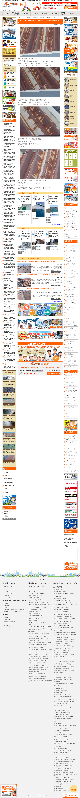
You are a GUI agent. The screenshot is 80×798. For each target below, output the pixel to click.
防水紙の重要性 (7, 272)
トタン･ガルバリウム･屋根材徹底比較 (9, 307)
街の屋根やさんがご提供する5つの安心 (16, 14)
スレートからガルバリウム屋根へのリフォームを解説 (72, 211)
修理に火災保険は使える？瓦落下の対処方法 (72, 328)
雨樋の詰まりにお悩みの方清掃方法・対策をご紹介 (72, 449)
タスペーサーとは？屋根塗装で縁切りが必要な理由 (64, 661)
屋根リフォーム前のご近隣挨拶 (35, 599)
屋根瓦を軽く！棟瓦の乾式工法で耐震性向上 (71, 335)
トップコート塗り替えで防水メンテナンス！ (9, 363)
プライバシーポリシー (9, 485)
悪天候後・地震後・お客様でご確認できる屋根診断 (64, 593)
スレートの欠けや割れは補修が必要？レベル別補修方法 (65, 639)
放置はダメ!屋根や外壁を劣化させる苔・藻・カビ (9, 292)
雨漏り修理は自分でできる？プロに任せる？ (9, 137)
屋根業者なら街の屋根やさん (10, 621)
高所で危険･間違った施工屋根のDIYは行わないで (10, 325)
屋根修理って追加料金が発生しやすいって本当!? (71, 407)
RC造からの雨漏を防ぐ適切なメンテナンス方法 (63, 710)
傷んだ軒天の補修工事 (58, 723)
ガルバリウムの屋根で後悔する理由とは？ (9, 311)
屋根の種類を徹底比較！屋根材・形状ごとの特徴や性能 (65, 632)
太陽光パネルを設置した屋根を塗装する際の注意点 (39, 676)
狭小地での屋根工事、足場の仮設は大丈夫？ (62, 609)
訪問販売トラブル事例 (71, 397)
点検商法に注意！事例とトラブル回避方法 (37, 600)
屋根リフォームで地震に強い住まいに (36, 613)
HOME (19, 17)
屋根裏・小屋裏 (7, 241)
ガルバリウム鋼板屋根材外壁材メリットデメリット (72, 233)
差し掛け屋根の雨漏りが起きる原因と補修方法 (9, 239)
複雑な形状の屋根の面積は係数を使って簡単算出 (63, 683)
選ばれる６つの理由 (8, 588)
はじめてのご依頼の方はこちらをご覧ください (38, 586)
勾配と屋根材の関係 (8, 251)
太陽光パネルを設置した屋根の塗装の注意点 (71, 290)
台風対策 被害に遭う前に (34, 611)
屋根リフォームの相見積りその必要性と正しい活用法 (72, 378)
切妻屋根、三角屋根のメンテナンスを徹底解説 (9, 235)
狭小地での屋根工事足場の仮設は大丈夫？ (71, 306)
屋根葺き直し (73, 106)
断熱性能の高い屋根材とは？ (7, 349)
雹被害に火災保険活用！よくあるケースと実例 (71, 364)
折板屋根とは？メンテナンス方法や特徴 (71, 287)
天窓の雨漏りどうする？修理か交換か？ (9, 346)
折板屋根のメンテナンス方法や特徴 (61, 643)
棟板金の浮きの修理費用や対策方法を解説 (9, 144)
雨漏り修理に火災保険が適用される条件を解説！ (71, 361)
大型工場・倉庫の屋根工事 (34, 620)
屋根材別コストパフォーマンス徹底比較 (9, 281)
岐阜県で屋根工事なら (9, 482)
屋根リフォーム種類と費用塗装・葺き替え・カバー (72, 271)
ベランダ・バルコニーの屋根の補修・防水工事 (38, 617)
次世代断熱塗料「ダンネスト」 (69, 351)
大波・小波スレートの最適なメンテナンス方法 (9, 202)
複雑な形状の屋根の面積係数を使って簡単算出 (9, 226)
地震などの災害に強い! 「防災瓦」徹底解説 (71, 341)
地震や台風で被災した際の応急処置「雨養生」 (9, 216)
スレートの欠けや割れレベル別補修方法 (71, 277)
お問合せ (6, 488)
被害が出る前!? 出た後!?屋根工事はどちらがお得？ (72, 391)
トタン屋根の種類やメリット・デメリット (71, 284)
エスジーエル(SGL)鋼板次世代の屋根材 (9, 314)
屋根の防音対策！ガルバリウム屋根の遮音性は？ (72, 237)
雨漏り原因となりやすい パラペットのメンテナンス (39, 654)
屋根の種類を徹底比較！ (69, 267)
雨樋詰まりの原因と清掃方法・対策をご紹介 (38, 669)
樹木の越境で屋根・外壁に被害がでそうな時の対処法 (72, 410)
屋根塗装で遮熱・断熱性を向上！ (60, 690)
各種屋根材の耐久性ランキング (60, 741)
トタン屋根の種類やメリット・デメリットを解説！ (64, 641)
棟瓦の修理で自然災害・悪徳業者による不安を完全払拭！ (65, 670)
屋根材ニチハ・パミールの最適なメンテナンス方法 (72, 297)
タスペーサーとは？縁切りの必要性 (8, 164)
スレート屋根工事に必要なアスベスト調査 (62, 703)
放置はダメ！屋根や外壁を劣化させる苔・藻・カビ (64, 761)
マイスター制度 (7, 597)
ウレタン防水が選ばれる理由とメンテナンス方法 (9, 167)
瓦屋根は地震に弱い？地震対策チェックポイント (72, 338)
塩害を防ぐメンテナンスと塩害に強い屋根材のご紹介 (64, 759)
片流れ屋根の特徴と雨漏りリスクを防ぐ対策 (9, 232)
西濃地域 (6, 513)
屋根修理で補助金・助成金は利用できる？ (71, 367)
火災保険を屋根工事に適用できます (36, 615)
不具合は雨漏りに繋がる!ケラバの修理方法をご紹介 (64, 663)
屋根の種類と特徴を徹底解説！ (8, 124)
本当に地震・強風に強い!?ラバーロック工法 (62, 766)
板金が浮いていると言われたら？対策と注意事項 (72, 404)
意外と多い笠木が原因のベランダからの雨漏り (9, 157)
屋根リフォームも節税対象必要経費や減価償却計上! (72, 471)
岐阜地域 (6, 511)
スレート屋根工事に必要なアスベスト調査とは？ (9, 360)
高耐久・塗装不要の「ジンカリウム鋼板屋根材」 (63, 709)
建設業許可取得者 (8, 478)
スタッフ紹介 (7, 475)
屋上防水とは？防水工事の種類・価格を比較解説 (9, 181)
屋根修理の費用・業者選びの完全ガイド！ (9, 130)
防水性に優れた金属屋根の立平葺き (61, 752)
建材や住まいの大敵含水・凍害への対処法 (9, 248)
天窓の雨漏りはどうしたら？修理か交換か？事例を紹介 (65, 654)
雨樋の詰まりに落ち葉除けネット (35, 671)
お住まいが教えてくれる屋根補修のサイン (71, 261)
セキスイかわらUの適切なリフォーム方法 (62, 600)
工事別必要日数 (69, 312)
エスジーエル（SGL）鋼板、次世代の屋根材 (62, 750)
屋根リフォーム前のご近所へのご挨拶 (70, 381)
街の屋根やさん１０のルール (10, 589)
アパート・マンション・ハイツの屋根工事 (37, 622)
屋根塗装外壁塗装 (72, 117)
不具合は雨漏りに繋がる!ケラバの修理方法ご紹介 (9, 153)
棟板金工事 (72, 112)
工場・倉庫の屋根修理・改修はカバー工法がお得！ (72, 442)
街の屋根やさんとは (8, 586)
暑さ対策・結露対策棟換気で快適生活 (61, 686)
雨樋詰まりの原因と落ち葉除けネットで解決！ (72, 452)
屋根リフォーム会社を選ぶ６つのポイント (72, 315)
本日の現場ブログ (7, 607)
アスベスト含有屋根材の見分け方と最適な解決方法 (64, 701)
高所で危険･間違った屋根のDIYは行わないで (62, 712)
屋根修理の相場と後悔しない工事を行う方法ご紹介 (39, 633)
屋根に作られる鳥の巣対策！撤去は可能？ (37, 673)
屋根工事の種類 (71, 75)
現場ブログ (24, 17)
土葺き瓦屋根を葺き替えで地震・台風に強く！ (9, 195)
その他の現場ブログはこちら (57, 301)
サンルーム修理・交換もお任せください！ (71, 439)
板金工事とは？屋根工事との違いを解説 (9, 140)
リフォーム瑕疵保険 (8, 593)
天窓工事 (72, 123)
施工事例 (26, 13)
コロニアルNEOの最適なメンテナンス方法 (71, 303)
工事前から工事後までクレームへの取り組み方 (71, 385)
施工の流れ (44, 13)
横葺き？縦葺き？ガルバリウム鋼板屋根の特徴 (72, 230)
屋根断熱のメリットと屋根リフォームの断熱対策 (9, 353)
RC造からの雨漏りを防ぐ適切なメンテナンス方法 (10, 335)
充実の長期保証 (7, 595)
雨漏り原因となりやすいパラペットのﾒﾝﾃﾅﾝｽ (9, 174)
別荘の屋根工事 (69, 464)
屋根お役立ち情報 (70, 318)
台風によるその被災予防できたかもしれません (72, 322)
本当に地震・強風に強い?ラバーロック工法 (10, 220)
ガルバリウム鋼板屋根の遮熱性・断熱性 (71, 220)
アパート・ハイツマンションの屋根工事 (71, 461)
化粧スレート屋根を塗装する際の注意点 (70, 293)
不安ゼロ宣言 (7, 591)
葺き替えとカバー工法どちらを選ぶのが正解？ (71, 264)
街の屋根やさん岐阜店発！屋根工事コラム (12, 611)
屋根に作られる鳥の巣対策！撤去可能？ (71, 455)
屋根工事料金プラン (33, 591)
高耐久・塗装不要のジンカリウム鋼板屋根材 (9, 321)
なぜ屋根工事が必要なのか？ (71, 245)
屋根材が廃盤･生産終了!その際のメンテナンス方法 (64, 666)
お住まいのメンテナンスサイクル (60, 728)
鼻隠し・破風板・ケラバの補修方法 (9, 150)
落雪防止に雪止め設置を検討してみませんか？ (38, 662)
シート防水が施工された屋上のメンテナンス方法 (9, 171)
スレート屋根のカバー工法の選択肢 (72, 274)
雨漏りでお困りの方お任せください (36, 595)
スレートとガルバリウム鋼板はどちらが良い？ (71, 207)
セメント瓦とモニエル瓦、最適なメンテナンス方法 (64, 646)
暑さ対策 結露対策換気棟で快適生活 (8, 245)
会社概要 (72, 13)
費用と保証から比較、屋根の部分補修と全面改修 (72, 258)
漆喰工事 (72, 90)
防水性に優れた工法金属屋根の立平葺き (8, 213)
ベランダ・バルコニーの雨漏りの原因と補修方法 (9, 185)
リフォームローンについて (34, 640)
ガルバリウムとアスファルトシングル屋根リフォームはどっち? (10, 303)
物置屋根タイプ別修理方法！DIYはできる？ (71, 436)
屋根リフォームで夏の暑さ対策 (35, 618)
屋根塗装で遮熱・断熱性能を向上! (71, 354)
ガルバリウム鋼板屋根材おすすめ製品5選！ (71, 227)
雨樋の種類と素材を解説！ (34, 674)
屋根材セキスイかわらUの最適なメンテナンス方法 (71, 300)
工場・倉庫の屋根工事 (71, 458)
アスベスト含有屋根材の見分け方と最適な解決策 (9, 267)
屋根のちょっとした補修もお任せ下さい (37, 597)
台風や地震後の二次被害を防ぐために (71, 331)
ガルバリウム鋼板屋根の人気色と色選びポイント (63, 627)
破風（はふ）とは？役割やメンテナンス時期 (9, 367)
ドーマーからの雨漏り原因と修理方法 (9, 342)
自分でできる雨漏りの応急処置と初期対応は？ (71, 357)
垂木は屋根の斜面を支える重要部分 (36, 647)
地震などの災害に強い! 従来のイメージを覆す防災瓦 (64, 699)
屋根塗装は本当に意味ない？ (8, 133)
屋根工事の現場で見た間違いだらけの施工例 (71, 344)
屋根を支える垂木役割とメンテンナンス (9, 328)
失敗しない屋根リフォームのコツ (71, 248)
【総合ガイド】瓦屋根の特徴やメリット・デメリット (64, 630)
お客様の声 (35, 13)
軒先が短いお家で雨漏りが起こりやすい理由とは (9, 263)
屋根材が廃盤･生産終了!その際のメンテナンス (9, 295)
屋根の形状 (6, 228)
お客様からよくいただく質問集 (60, 598)
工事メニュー (54, 13)
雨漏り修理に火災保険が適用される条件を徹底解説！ (64, 790)
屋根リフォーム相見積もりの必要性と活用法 (38, 636)
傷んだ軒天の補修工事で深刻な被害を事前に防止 (9, 160)
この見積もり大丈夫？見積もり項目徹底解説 (71, 388)
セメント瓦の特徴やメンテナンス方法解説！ (9, 188)
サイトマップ (7, 492)
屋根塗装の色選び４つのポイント (70, 348)
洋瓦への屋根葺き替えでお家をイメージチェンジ (9, 299)
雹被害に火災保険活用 (58, 786)
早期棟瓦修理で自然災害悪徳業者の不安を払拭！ (9, 199)
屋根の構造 (6, 146)
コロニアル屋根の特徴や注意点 (70, 280)
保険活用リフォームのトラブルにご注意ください (72, 414)
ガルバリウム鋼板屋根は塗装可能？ (71, 217)
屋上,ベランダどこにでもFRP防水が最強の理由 (9, 178)
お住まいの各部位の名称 (9, 126)
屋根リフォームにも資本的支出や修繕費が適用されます (40, 642)
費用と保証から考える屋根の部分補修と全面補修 (38, 644)
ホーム (7, 13)
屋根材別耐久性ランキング (8, 285)
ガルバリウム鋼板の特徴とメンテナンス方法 (9, 318)
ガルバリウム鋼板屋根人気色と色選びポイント (71, 224)
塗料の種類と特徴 (70, 483)
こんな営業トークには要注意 (71, 394)
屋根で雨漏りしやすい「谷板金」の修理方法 (9, 258)
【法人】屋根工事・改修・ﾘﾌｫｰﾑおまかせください (72, 467)
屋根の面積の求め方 (8, 222)
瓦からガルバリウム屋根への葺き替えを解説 (71, 214)
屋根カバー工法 (73, 85)
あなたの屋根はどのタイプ (59, 589)
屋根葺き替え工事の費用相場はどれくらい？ (71, 254)
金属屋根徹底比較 (57, 746)
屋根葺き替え (73, 79)
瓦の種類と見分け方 (8, 260)
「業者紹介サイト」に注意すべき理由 (71, 417)
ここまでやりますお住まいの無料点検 (63, 14)
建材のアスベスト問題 (9, 270)
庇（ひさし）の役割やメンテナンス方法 (9, 339)
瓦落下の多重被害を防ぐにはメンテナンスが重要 (71, 325)
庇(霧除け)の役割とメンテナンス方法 (8, 206)
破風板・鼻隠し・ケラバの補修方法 (61, 652)
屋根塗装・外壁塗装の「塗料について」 (62, 594)
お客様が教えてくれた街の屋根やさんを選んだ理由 (14, 609)
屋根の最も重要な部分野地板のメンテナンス (9, 275)
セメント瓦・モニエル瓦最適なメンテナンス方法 (9, 192)
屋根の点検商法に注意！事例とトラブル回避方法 (71, 401)
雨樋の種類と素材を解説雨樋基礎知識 (9, 356)
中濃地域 (6, 516)
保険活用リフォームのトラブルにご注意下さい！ (63, 755)
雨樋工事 (72, 96)
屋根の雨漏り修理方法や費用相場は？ (9, 332)
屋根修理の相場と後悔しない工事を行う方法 (71, 251)
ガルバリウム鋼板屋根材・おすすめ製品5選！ (63, 614)
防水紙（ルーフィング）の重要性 (60, 736)
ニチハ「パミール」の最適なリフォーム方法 (62, 602)
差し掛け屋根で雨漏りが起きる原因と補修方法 (63, 770)
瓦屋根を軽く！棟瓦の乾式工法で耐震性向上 (62, 696)
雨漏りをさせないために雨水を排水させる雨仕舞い (64, 772)
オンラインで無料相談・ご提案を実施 (36, 588)
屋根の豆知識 (7, 278)
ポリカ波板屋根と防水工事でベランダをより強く (72, 445)
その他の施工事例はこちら (57, 224)
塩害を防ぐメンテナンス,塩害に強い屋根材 (9, 288)
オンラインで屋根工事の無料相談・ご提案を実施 (71, 375)
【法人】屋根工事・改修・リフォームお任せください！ (40, 626)
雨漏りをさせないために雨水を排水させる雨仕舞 (9, 254)
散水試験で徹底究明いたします (35, 609)
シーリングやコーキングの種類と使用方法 (9, 209)
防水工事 (72, 101)
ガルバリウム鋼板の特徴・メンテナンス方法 (62, 707)
